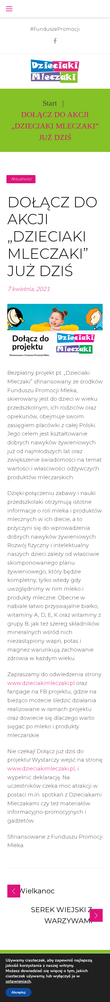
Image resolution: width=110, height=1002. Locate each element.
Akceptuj (18, 992)
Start (50, 103)
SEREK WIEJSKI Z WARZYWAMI (61, 915)
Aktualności (21, 178)
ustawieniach (18, 981)
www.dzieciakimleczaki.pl (41, 683)
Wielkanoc (36, 891)
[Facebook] (55, 41)
